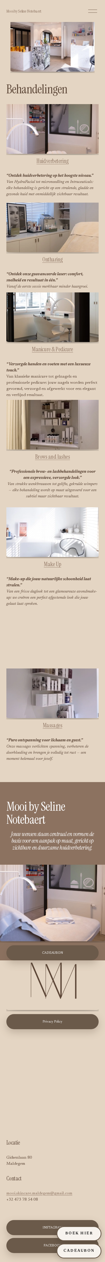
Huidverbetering (52, 161)
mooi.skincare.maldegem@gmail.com (39, 1193)
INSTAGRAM (52, 1227)
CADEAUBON (79, 1251)
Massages (52, 725)
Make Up (52, 564)
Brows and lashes (52, 456)
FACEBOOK (53, 1245)
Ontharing (52, 259)
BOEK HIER (79, 1233)
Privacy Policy (52, 1021)
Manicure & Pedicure (52, 349)
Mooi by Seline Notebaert (23, 11)
